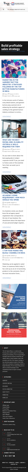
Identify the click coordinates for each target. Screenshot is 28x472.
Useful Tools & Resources (9, 418)
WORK (17, 462)
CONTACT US (14, 464)
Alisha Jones (7, 149)
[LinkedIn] (9, 456)
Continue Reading (6, 116)
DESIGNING (5, 386)
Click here (5, 424)
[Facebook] (5, 456)
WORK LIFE (5, 397)
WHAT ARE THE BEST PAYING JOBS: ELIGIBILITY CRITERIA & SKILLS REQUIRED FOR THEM (12, 143)
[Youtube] (14, 456)
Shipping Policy (6, 412)
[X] (3, 456)
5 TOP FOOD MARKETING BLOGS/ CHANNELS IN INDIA (13, 251)
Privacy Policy (6, 409)
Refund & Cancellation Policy (9, 411)
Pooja (5, 94)
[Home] (1, 51)
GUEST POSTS (7, 96)
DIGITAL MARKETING (7, 389)
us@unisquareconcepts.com (13, 449)
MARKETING (19, 257)
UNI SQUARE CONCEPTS (10, 202)
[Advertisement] (14, 26)
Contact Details (6, 407)
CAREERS (22, 462)
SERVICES (11, 462)
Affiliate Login (6, 405)
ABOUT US (5, 462)
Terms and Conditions (8, 416)
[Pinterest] (11, 456)
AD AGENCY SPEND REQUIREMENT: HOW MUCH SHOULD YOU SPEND (13, 197)
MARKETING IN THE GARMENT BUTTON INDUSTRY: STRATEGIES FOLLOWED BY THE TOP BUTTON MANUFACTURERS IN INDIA (13, 85)
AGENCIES (16, 204)
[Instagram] (7, 456)
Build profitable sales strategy (18, 51)
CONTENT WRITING (7, 383)
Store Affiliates (6, 414)
